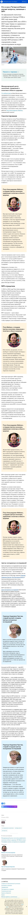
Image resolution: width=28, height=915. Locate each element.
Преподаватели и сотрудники (7, 889)
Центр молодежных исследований (16, 842)
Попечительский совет (6, 891)
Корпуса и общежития (6, 893)
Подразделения (4, 887)
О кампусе (4, 881)
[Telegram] (4, 803)
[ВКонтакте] (2, 803)
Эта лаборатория (6, 93)
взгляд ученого (18, 828)
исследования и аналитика (8, 828)
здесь (22, 904)
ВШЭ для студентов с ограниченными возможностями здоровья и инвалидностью (10, 897)
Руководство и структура (6, 885)
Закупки (3, 894)
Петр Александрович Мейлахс (14, 110)
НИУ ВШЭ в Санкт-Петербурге (10, 1)
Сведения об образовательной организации (10, 883)
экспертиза (4, 830)
